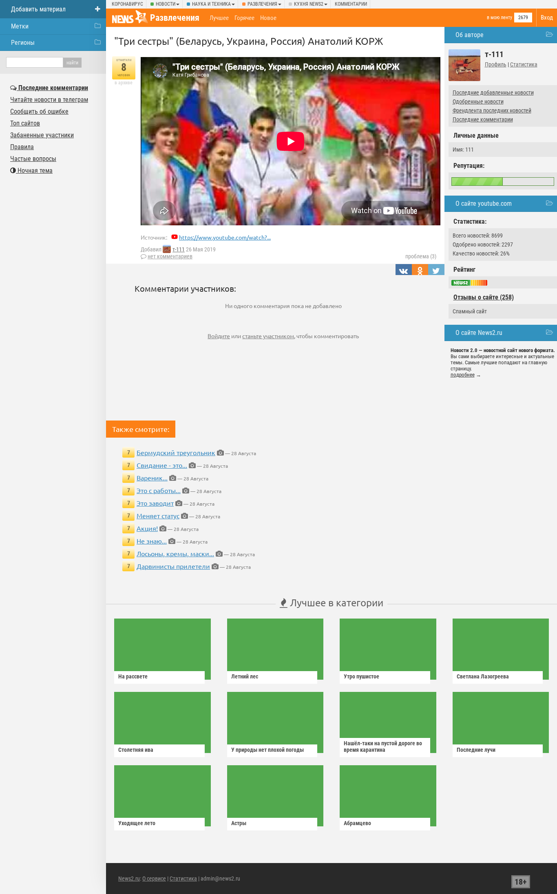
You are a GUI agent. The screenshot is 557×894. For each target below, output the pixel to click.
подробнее (463, 375)
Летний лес (244, 676)
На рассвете (133, 676)
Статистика (523, 64)
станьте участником (268, 335)
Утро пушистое (361, 676)
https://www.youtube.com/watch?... (225, 237)
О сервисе (154, 878)
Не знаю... (152, 541)
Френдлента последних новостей (492, 110)
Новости (165, 4)
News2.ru (129, 878)
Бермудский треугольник (176, 452)
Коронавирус (127, 4)
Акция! (147, 528)
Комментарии (351, 4)
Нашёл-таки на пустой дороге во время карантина (383, 746)
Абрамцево (357, 823)
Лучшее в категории (335, 602)
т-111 (178, 249)
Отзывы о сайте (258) (483, 297)
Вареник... (152, 477)
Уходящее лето (136, 823)
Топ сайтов (25, 123)
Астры (238, 823)
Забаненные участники (42, 135)
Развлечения (262, 4)
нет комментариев (170, 256)
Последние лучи (476, 749)
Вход (547, 17)
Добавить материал (38, 9)
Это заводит (155, 503)
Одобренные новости (478, 101)
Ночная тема (34, 170)
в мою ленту (499, 17)
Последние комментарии (483, 119)
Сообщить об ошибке (39, 111)
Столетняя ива (135, 749)
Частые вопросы (33, 159)
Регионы (23, 42)
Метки (20, 26)
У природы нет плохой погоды (267, 749)
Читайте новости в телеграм (49, 99)
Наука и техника (211, 4)
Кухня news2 (308, 4)
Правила (22, 147)
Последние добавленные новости (493, 92)
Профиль (495, 64)
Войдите (219, 335)
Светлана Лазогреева (483, 676)
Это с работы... (159, 490)
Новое (268, 18)
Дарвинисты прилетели (173, 566)
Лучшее (219, 18)
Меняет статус (158, 515)
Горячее (244, 18)
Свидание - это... (162, 465)
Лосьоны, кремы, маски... (175, 553)
